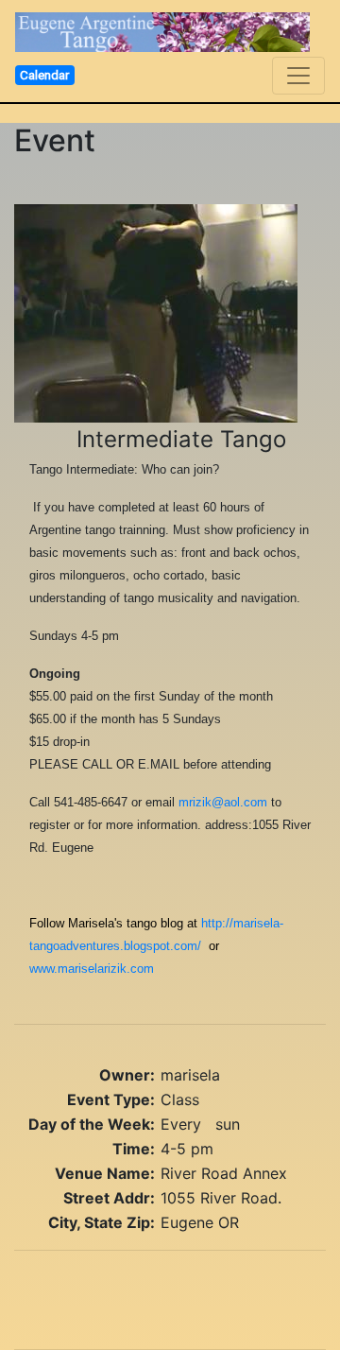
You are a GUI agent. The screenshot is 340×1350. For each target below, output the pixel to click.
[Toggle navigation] (298, 76)
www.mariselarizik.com (91, 968)
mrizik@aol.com (222, 802)
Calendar (44, 74)
